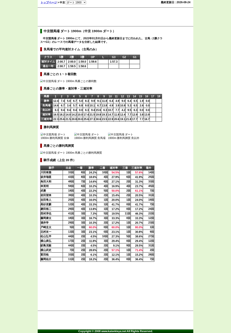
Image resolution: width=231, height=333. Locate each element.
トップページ (49, 2)
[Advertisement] (101, 17)
